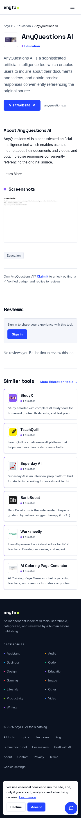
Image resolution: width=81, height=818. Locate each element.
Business (13, 662)
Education (24, 26)
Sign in (17, 334)
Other (52, 689)
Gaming (12, 680)
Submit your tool (15, 747)
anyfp (10, 7)
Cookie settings (14, 767)
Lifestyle (12, 689)
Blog (58, 737)
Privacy (39, 757)
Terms (54, 757)
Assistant (13, 653)
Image (52, 680)
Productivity (15, 698)
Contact (22, 757)
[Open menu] (72, 7)
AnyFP (8, 26)
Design (12, 671)
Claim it (42, 276)
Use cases (41, 737)
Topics (24, 737)
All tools (9, 737)
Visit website (22, 105)
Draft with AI (62, 747)
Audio (52, 653)
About (8, 757)
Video (52, 698)
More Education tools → (58, 382)
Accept (36, 807)
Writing (12, 707)
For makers (40, 747)
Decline (16, 807)
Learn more (27, 797)
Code (52, 662)
